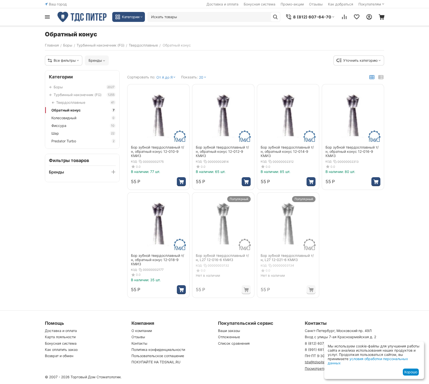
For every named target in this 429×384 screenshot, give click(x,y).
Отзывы (316, 4)
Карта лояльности (60, 337)
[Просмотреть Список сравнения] (344, 17)
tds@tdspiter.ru (317, 362)
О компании (141, 331)
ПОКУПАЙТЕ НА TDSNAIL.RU (155, 362)
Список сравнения (234, 343)
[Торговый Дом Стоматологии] (82, 17)
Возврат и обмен (59, 356)
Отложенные (229, 337)
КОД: (134, 161)
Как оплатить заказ (61, 349)
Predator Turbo (82, 141)
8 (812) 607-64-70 (320, 343)
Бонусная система (259, 4)
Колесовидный (82, 118)
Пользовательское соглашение (157, 356)
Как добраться (340, 4)
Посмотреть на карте (323, 368)
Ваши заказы (229, 331)
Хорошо (410, 372)
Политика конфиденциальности (158, 349)
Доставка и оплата (222, 4)
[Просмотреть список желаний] (357, 17)
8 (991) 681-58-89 (320, 349)
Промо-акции (292, 4)
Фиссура (82, 125)
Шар (82, 133)
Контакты (139, 343)
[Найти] (275, 16)
